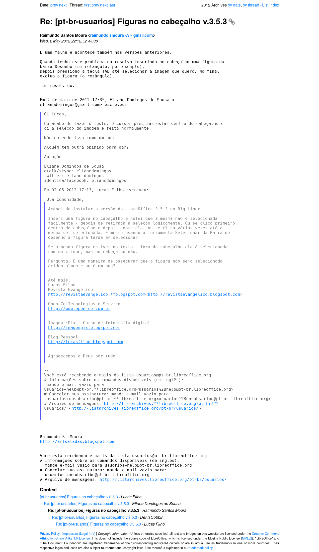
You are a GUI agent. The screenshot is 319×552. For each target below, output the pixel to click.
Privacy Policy (50, 533)
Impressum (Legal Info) (78, 533)
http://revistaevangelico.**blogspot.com (96, 294)
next (63, 5)
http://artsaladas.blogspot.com (77, 441)
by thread (251, 5)
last (112, 5)
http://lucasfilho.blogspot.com (85, 341)
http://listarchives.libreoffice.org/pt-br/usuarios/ (135, 408)
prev (54, 5)
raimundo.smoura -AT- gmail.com (121, 35)
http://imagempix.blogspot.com (84, 327)
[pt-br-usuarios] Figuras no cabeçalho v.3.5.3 (79, 497)
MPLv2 (247, 538)
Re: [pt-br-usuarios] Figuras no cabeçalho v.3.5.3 (133, 21)
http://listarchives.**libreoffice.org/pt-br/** (161, 403)
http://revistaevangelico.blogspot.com (194, 294)
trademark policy (200, 547)
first (87, 5)
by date (234, 5)
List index (270, 5)
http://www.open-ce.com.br (79, 308)
